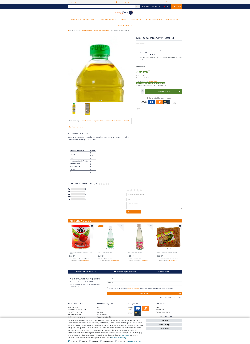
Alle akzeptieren (164, 321)
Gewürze (100, 312)
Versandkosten (152, 81)
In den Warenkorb (162, 91)
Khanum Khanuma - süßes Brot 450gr (167, 252)
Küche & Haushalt (124, 25)
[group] (81, 237)
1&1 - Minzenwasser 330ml (105, 252)
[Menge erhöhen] (142, 90)
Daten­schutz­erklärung (118, 338)
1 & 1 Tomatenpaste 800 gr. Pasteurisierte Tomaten (80, 252)
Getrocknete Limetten (75, 314)
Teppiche (123, 19)
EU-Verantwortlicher (76, 127)
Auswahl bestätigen (164, 325)
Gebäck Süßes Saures (173, 19)
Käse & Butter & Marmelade (101, 30)
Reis (98, 309)
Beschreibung (74, 121)
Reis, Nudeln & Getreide (108, 19)
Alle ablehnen (164, 329)
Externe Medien (108, 341)
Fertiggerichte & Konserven (154, 19)
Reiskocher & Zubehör (104, 317)
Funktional (121, 341)
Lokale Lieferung (75, 19)
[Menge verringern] (142, 92)
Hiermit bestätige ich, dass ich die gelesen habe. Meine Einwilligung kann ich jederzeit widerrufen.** (142, 288)
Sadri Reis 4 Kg (73, 307)
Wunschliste (141, 109)
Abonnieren (144, 294)
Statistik (84, 341)
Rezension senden (134, 212)
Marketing (95, 341)
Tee (98, 307)
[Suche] (137, 6)
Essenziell (74, 341)
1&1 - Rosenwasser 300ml (135, 252)
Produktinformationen (113, 121)
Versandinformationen (163, 312)
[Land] (164, 6)
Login (157, 307)
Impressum (125, 335)
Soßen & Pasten (102, 314)
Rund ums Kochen (89, 19)
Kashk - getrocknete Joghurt (77, 317)
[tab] (74, 121)
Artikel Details (86, 121)
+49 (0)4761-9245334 (173, 2)
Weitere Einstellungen (134, 341)
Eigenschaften (98, 121)
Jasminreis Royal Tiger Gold (77, 309)
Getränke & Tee (136, 19)
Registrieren (160, 309)
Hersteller (127, 121)
